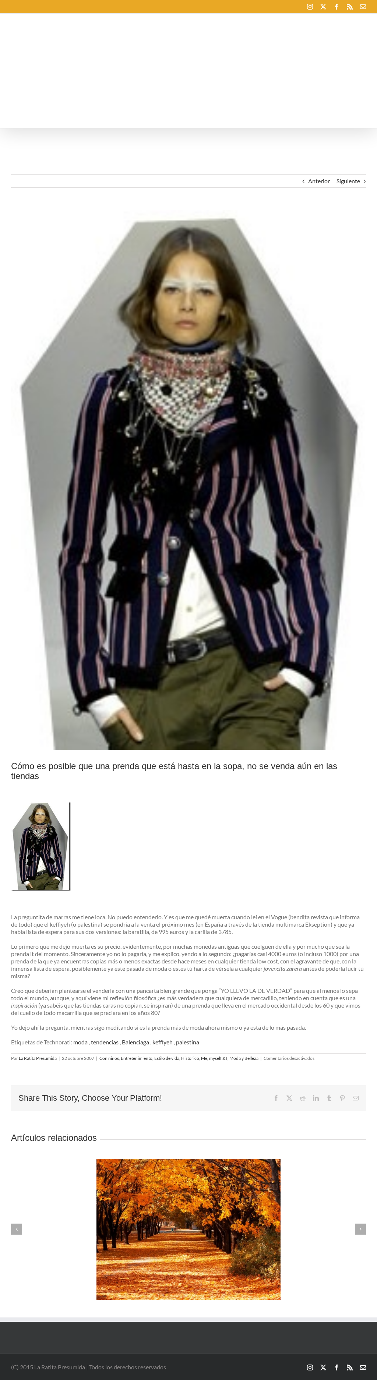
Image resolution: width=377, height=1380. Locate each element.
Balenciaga (135, 1041)
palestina (187, 1041)
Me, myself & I (214, 1058)
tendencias (105, 1041)
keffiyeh (162, 1041)
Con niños (109, 1058)
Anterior (319, 180)
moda (80, 1041)
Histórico (190, 1058)
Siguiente (348, 180)
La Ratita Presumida (38, 1058)
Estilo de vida (166, 1058)
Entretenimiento (136, 1058)
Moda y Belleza (243, 1058)
